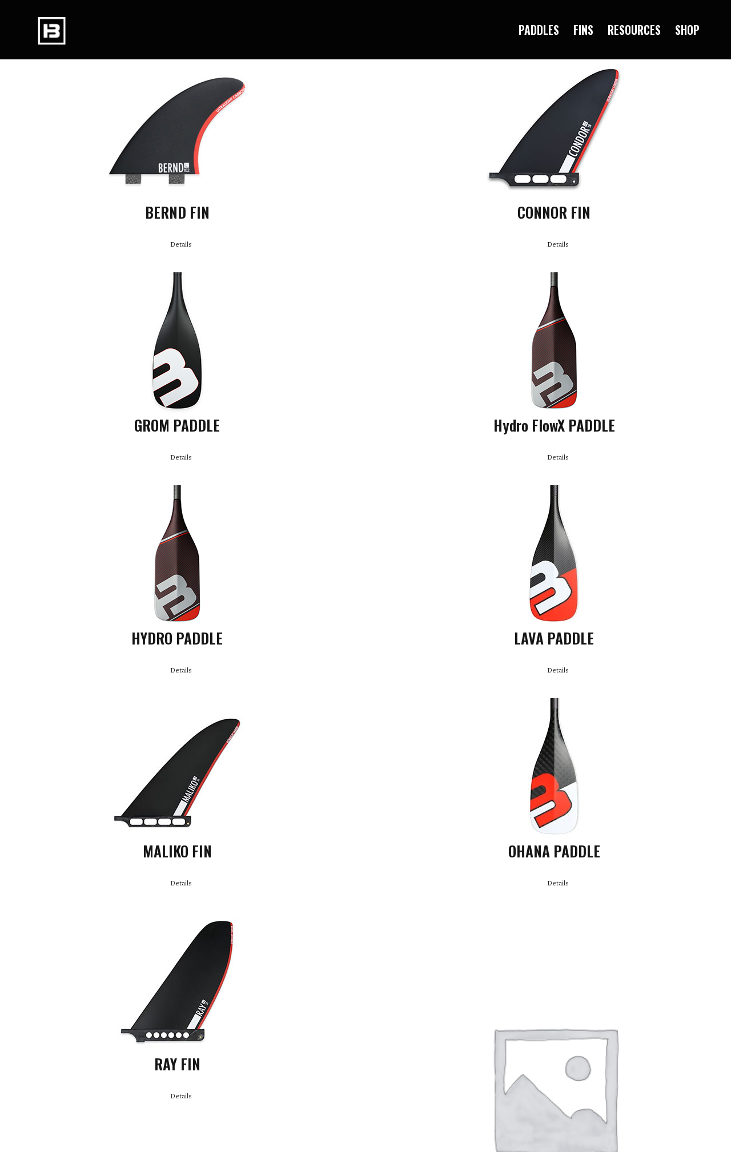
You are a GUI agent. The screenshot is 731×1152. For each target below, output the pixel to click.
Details (181, 244)
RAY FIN (177, 1063)
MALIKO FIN (177, 850)
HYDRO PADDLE (177, 637)
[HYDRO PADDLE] (177, 556)
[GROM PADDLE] (177, 343)
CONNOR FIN (554, 212)
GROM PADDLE (177, 425)
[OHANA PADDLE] (554, 769)
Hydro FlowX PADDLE (554, 425)
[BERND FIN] (177, 130)
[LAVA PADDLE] (554, 556)
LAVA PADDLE (554, 637)
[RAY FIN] (177, 982)
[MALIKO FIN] (177, 769)
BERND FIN (177, 212)
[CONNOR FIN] (554, 130)
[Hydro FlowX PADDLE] (554, 343)
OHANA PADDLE (554, 850)
